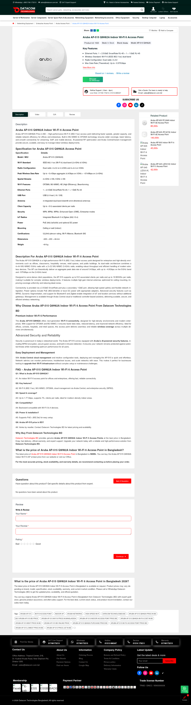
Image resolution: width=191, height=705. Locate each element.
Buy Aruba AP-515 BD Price (26, 618)
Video (37, 114)
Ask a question (122, 481)
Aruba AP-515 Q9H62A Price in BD (142, 614)
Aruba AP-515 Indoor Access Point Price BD (98, 618)
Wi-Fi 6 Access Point (43, 614)
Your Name (21, 513)
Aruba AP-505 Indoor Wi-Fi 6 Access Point (162, 143)
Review (72, 114)
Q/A (54, 114)
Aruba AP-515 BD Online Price (56, 623)
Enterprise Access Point (44, 23)
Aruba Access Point (63, 23)
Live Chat (93, 93)
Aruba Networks (74, 614)
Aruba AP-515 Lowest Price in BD (29, 628)
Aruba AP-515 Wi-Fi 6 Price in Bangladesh (58, 618)
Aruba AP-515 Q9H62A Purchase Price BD (90, 623)
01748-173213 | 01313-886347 (109, 93)
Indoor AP (59, 614)
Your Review (21, 525)
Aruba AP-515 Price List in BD (59, 628)
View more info (89, 67)
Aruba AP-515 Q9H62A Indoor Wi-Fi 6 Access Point (53, 454)
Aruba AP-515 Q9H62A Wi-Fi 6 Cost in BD (137, 618)
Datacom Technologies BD (27, 438)
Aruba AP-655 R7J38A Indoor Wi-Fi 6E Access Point (163, 121)
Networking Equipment (25, 23)
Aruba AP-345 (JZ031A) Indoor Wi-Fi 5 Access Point (163, 165)
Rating (19, 539)
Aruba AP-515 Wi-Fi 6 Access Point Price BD (129, 623)
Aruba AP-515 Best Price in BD (28, 623)
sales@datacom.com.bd (29, 665)
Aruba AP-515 (25, 614)
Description (19, 114)
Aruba (125, 43)
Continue (120, 556)
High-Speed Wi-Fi (92, 614)
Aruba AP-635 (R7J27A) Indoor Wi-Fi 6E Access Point (163, 133)
